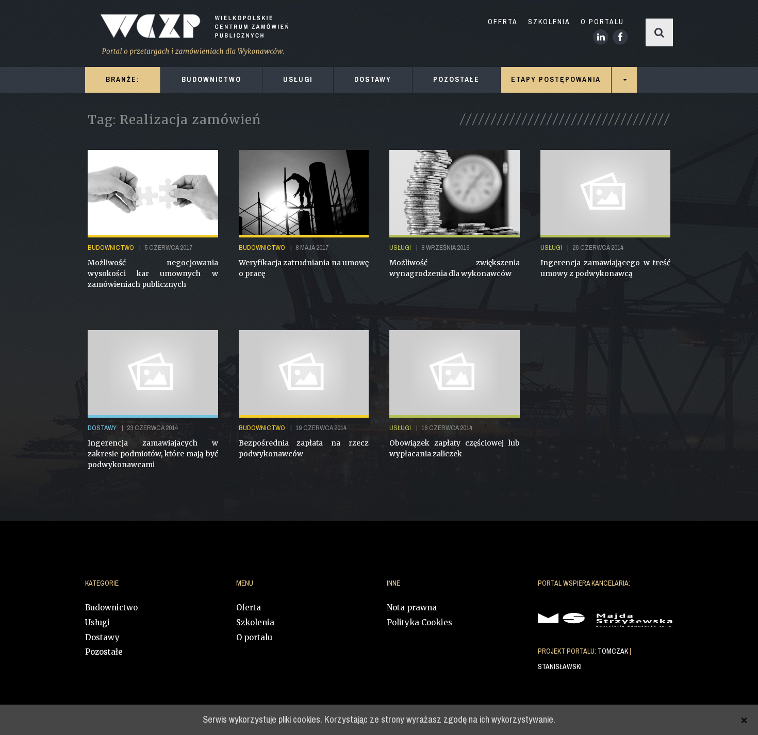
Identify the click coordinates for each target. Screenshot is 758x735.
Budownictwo (111, 607)
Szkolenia (255, 622)
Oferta (248, 607)
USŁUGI (297, 79)
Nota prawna (412, 607)
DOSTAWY (372, 79)
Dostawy (102, 637)
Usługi (97, 622)
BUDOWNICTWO (211, 79)
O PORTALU (602, 21)
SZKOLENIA (549, 21)
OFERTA (503, 21)
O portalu (254, 637)
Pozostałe (104, 652)
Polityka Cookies (419, 622)
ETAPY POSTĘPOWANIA (556, 79)
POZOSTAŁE (456, 79)
